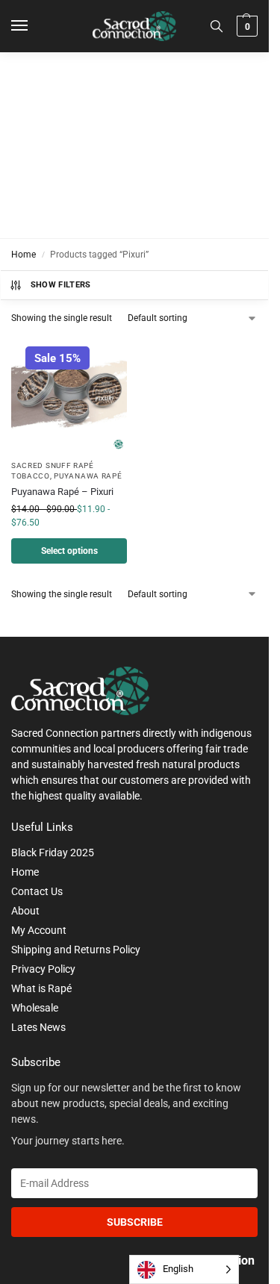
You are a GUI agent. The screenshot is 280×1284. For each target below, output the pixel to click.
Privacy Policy (43, 969)
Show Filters (61, 285)
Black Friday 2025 (52, 852)
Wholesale (34, 1008)
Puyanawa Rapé (88, 476)
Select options (69, 551)
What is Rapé (41, 988)
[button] (245, 26)
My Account (38, 930)
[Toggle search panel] (216, 26)
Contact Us (37, 891)
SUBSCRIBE (135, 1222)
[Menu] (33, 26)
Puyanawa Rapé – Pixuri (62, 491)
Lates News (38, 1027)
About (25, 911)
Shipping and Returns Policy (75, 950)
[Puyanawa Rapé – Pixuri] (69, 394)
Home (23, 254)
